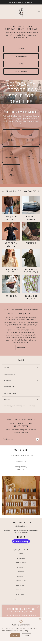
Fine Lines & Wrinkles (21, 56)
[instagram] (21, 537)
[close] (38, 607)
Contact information (21, 599)
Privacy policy (21, 581)
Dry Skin (21, 64)
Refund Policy (21, 558)
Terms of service (21, 585)
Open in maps (21, 461)
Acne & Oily (21, 49)
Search (21, 553)
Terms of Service (21, 563)
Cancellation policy (21, 594)
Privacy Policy (23, 631)
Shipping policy (21, 590)
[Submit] (37, 439)
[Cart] (39, 12)
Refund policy (21, 576)
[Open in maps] (21, 495)
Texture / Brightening (21, 71)
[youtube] (24, 537)
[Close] (40, 619)
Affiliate (21, 572)
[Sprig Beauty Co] (21, 11)
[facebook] (17, 537)
